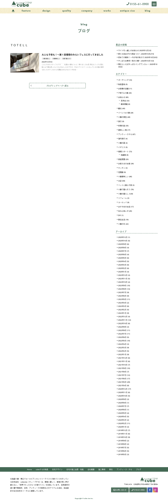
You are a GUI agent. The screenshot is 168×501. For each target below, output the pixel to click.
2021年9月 (122, 368)
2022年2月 (122, 351)
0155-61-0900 (139, 4)
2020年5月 (122, 413)
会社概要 (91, 469)
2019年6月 (122, 451)
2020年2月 (122, 423)
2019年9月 (122, 440)
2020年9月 (122, 399)
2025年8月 (122, 247)
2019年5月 (122, 454)
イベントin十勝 (124, 113)
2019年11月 (123, 434)
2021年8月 (122, 371)
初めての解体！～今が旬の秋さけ (131, 57)
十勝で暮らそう (124, 189)
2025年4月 (122, 261)
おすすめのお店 (124, 206)
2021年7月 (122, 375)
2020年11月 (123, 392)
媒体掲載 (124, 104)
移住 (111, 469)
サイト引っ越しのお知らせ (128, 50)
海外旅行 (121, 138)
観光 (120, 108)
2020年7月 (122, 406)
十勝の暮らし (123, 194)
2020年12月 (123, 389)
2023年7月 (122, 292)
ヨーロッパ (122, 202)
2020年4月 (122, 416)
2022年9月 (122, 327)
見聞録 (120, 172)
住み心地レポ (123, 211)
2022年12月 (123, 316)
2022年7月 (122, 334)
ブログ (138, 469)
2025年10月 (123, 240)
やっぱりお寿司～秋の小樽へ (129, 61)
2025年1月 (122, 272)
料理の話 (121, 125)
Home (29, 469)
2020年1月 (122, 427)
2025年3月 (122, 265)
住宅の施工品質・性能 (75, 469)
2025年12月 (123, 237)
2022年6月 (122, 337)
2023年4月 (122, 303)
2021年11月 (123, 361)
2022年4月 (122, 344)
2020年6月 (122, 409)
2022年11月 (123, 320)
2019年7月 (122, 447)
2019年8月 (122, 444)
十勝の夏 (121, 143)
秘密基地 (121, 84)
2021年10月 (123, 365)
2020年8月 (122, 403)
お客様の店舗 (123, 88)
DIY (119, 215)
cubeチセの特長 (42, 469)
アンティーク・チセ (124, 469)
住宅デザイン (57, 469)
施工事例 (101, 469)
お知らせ (121, 97)
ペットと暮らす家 (125, 185)
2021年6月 (122, 378)
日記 (120, 181)
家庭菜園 (121, 159)
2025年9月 (122, 244)
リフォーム (122, 198)
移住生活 (121, 219)
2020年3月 (122, 420)
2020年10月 (123, 396)
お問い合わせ (121, 490)
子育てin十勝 (123, 93)
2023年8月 (122, 289)
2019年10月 (123, 437)
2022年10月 (123, 323)
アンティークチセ (125, 134)
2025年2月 (122, 268)
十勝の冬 (121, 224)
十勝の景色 (122, 117)
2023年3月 (122, 306)
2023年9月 (122, 285)
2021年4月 (122, 385)
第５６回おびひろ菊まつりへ (129, 54)
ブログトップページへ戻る (57, 85)
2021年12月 (123, 358)
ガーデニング (123, 80)
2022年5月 (122, 340)
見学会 (123, 100)
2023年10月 (123, 282)
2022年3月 (122, 347)
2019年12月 (123, 430)
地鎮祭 (123, 155)
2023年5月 (122, 299)
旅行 (120, 121)
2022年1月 (122, 354)
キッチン (121, 168)
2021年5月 (122, 382)
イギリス (121, 147)
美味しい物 (122, 130)
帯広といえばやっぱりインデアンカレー (133, 64)
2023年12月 (123, 275)
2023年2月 (122, 309)
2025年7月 (122, 251)
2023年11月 (123, 278)
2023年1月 (122, 313)
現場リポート (123, 151)
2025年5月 (122, 258)
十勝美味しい (123, 176)
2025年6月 (122, 254)
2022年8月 (122, 330)
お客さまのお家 (124, 163)
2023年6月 (122, 296)
